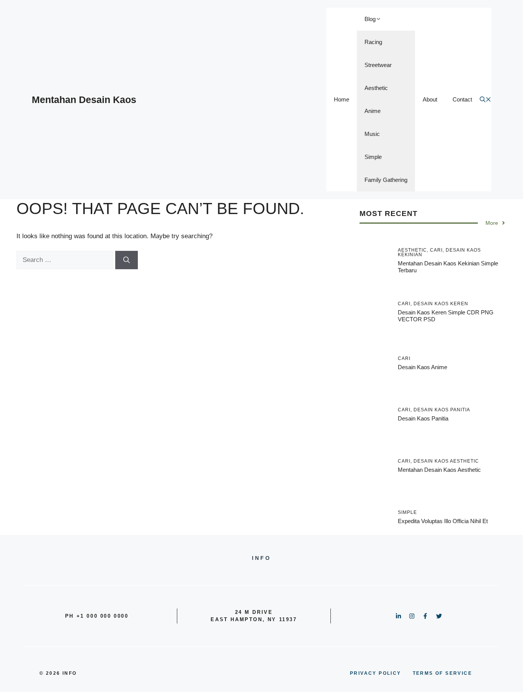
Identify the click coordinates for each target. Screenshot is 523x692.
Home (341, 99)
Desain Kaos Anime (422, 367)
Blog (370, 19)
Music (372, 134)
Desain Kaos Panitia (423, 418)
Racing (373, 42)
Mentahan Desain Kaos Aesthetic (439, 469)
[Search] (126, 260)
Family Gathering (385, 180)
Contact (462, 99)
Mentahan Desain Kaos (84, 99)
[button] (485, 99)
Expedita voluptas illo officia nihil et (443, 521)
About (430, 99)
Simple (373, 157)
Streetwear (378, 65)
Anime (372, 111)
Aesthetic (376, 88)
